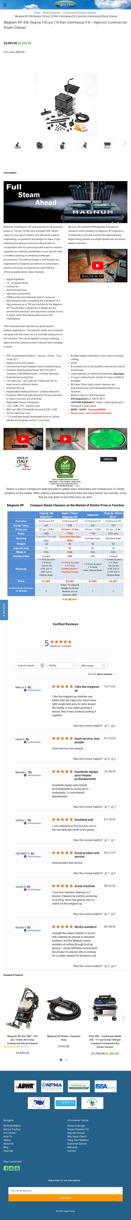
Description (10, 172)
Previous (6, 143)
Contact (71, 1151)
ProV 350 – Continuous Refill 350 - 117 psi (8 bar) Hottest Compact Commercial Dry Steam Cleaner (105, 1041)
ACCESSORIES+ (12, 1125)
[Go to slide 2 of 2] (66, 1060)
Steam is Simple (76, 1125)
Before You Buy (12, 1129)
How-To (8, 1136)
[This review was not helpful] (112, 725)
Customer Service (77, 1143)
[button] (4, 610)
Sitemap (8, 1151)
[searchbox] (27, 665)
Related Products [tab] (13, 975)
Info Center (10, 1133)
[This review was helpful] (106, 966)
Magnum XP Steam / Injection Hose (64, 1038)
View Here (118, 373)
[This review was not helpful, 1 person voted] (112, 806)
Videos (7, 1140)
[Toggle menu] (4, 4)
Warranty (72, 1147)
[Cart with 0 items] (129, 4)
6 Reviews (24, 1046)
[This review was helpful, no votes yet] (106, 758)
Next (124, 143)
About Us (8, 1143)
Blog (6, 1147)
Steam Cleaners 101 (78, 1129)
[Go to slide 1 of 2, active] (61, 1060)
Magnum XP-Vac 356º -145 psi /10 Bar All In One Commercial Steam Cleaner (22, 1040)
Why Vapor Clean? (77, 1136)
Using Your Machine (78, 1140)
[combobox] (62, 666)
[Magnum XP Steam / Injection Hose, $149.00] (64, 1008)
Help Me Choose (76, 1133)
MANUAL (108, 459)
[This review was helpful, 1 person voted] (106, 725)
